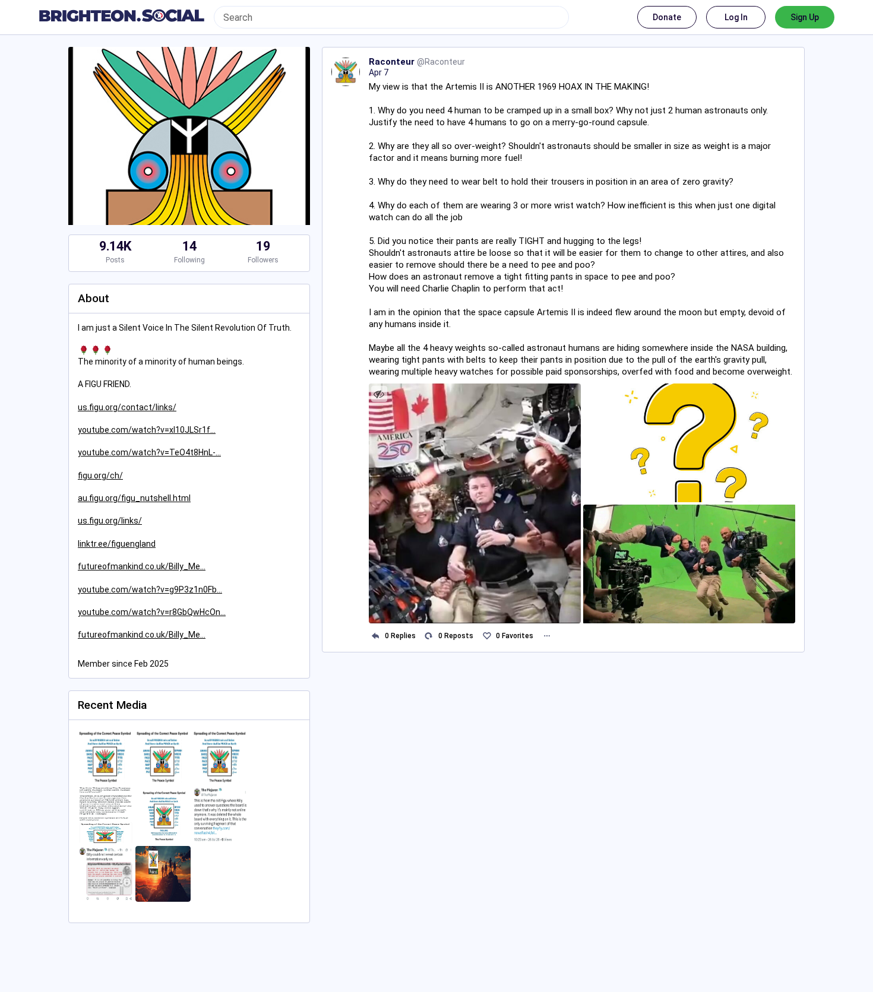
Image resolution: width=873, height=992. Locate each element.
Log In (736, 17)
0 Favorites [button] (514, 636)
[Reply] (375, 636)
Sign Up (804, 17)
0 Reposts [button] (455, 636)
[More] (546, 636)
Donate (667, 17)
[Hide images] (379, 394)
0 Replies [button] (400, 636)
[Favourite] (487, 636)
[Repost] (429, 636)
